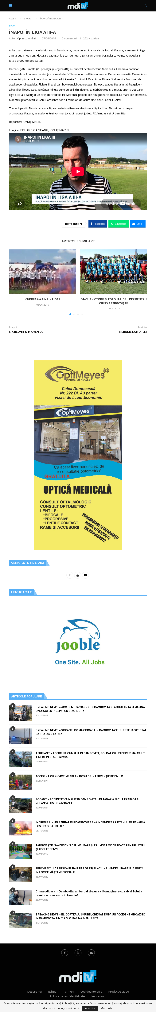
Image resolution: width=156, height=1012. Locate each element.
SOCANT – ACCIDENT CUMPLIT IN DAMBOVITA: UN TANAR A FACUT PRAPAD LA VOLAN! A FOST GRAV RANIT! (87, 801)
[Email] (91, 952)
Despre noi (34, 991)
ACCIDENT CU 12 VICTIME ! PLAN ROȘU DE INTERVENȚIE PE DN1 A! (79, 776)
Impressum (98, 996)
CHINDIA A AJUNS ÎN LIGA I (42, 299)
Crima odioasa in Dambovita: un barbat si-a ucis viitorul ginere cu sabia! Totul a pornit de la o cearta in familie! (89, 893)
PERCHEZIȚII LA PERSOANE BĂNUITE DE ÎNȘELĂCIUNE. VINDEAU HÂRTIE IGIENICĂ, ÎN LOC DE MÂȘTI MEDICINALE (90, 870)
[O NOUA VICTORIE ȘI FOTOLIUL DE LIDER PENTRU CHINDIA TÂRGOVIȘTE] (113, 271)
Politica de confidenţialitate (67, 996)
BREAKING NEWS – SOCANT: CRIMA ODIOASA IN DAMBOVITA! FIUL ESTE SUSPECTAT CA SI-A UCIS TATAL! (91, 732)
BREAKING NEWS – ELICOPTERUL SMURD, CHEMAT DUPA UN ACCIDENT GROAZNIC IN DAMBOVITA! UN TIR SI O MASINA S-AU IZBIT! (91, 916)
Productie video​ (118, 991)
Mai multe (106, 1008)
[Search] (145, 6)
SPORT (28, 18)
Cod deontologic (91, 991)
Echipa (52, 991)
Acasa (12, 18)
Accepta (90, 1008)
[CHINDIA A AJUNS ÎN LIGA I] (42, 271)
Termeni (68, 991)
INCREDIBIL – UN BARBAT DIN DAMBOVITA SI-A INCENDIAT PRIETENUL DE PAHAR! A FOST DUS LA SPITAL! (90, 824)
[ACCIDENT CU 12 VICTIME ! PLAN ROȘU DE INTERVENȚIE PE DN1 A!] (20, 782)
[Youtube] (78, 952)
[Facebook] (64, 952)
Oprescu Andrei (26, 38)
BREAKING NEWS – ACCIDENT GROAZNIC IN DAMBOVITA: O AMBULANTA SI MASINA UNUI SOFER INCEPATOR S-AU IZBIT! (90, 709)
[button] (14, 282)
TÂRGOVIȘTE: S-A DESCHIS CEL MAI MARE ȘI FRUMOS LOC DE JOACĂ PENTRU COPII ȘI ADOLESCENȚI (90, 847)
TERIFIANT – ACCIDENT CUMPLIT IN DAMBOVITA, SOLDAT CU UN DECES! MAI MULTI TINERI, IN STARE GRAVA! (91, 755)
